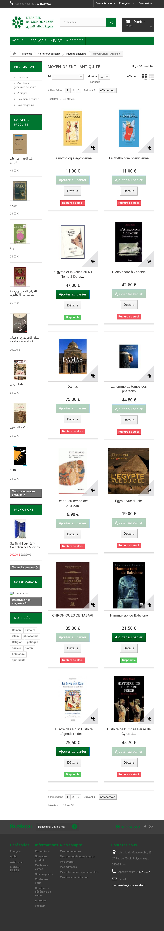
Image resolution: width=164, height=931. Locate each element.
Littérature (18, 654)
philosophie (30, 636)
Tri (49, 76)
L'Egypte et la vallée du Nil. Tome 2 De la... (72, 274)
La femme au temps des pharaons (129, 389)
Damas (72, 386)
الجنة (13, 248)
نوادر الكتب (16, 861)
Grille (144, 79)
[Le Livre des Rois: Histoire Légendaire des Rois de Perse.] (73, 699)
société (16, 648)
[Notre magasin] (26, 593)
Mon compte (71, 844)
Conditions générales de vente (43, 892)
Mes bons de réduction (74, 877)
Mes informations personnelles (79, 872)
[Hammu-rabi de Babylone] (129, 585)
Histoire (30, 630)
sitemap (40, 905)
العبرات (14, 205)
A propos (74, 40)
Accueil (19, 40)
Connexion (145, 3)
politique (32, 642)
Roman (16, 630)
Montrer (92, 76)
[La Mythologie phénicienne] (129, 128)
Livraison (22, 77)
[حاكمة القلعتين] (20, 413)
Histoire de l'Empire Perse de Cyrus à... (129, 731)
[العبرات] (20, 191)
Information (24, 67)
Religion (17, 642)
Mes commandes (70, 851)
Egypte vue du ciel (129, 501)
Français (38, 40)
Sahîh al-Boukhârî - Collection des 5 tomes (25, 545)
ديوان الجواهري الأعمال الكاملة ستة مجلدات (25, 339)
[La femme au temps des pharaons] (129, 356)
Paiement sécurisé (28, 99)
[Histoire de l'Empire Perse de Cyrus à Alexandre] (129, 699)
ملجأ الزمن (17, 384)
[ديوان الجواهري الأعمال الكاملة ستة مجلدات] (20, 323)
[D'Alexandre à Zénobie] (129, 242)
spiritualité (18, 660)
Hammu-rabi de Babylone (129, 615)
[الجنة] (20, 234)
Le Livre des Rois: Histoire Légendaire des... (73, 731)
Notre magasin (25, 582)
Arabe (56, 40)
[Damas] (73, 356)
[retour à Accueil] (14, 53)
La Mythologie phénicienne (129, 158)
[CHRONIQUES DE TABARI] (73, 585)
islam (15, 636)
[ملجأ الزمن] (20, 370)
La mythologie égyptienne (73, 158)
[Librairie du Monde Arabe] (32, 22)
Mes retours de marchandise (77, 856)
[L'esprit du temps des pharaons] (73, 471)
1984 (13, 470)
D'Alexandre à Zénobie (129, 272)
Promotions (23, 509)
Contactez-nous (105, 3)
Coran (29, 648)
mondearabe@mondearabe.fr (128, 885)
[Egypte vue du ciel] (129, 471)
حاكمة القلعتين (19, 427)
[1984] (20, 456)
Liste (151, 79)
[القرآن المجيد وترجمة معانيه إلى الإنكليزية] (20, 277)
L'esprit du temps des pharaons (73, 503)
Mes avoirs (66, 861)
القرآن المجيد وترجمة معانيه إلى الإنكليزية (23, 292)
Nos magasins (25, 105)
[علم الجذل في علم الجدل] (20, 144)
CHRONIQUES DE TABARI (72, 615)
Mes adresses (68, 866)
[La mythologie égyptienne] (73, 128)
